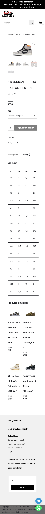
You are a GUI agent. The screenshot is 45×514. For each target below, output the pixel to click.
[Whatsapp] (38, 508)
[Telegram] (38, 501)
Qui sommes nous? (16, 440)
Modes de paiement (16, 444)
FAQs (10, 452)
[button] (34, 44)
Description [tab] (13, 154)
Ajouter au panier (26, 128)
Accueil (11, 34)
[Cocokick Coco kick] (8, 14)
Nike (18, 34)
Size (9, 111)
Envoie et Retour (15, 448)
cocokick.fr (28, 2)
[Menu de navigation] (40, 14)
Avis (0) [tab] (26, 154)
